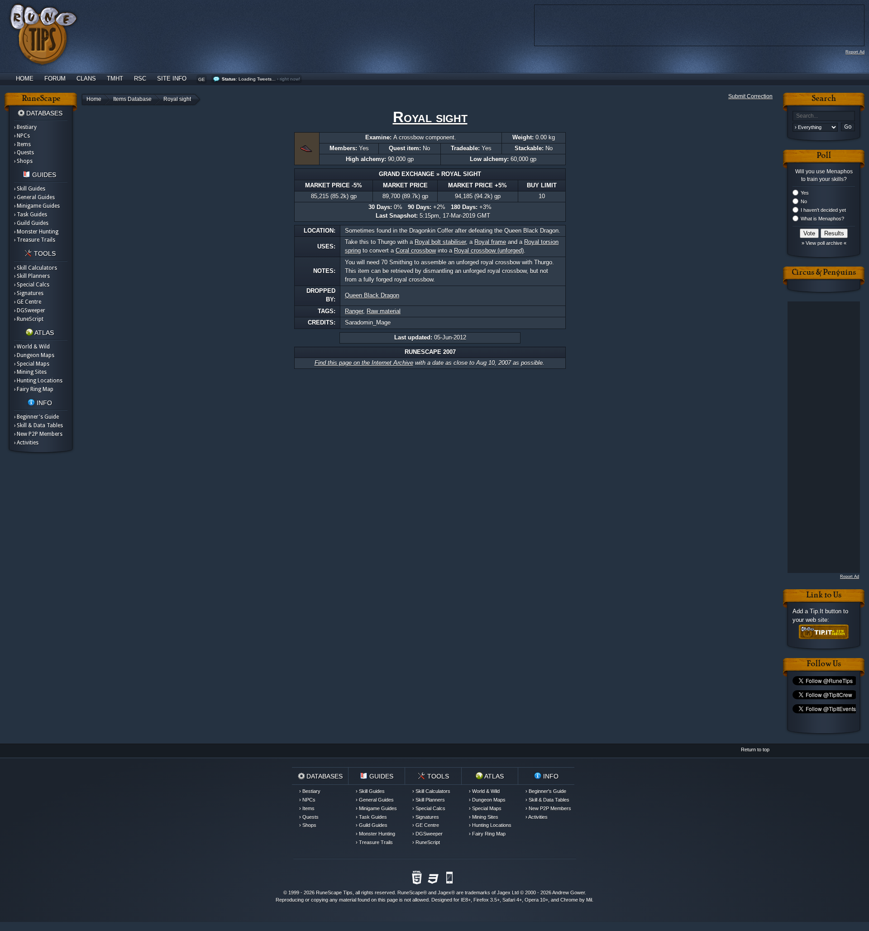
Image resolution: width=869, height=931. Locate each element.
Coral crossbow (416, 250)
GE (201, 79)
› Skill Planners (32, 276)
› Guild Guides (31, 223)
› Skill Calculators (35, 268)
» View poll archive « (824, 243)
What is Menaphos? (822, 218)
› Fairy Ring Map (33, 389)
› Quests (24, 152)
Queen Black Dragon (372, 295)
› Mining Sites (30, 372)
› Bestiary (25, 127)
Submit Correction (750, 96)
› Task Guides (30, 214)
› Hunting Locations (38, 380)
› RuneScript (28, 319)
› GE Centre (27, 302)
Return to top (755, 749)
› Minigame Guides (37, 206)
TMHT (115, 78)
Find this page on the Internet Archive (364, 362)
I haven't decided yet (823, 210)
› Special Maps (31, 364)
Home (24, 78)
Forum (55, 78)
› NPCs (22, 136)
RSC (140, 78)
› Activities (26, 442)
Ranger (354, 311)
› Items (22, 144)
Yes (805, 193)
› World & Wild (32, 347)
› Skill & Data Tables (38, 425)
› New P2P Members (38, 434)
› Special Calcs (31, 285)
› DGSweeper (29, 310)
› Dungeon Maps (34, 355)
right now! (290, 78)
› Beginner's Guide (36, 417)
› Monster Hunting (36, 232)
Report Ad (854, 52)
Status (229, 78)
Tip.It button (825, 611)
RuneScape (410, 892)
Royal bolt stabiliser (440, 242)
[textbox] (824, 116)
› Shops (23, 161)
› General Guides (34, 197)
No (804, 201)
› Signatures (28, 293)
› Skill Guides (29, 189)
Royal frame (490, 242)
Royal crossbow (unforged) (489, 250)
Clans (86, 78)
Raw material (384, 311)
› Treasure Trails (34, 240)
